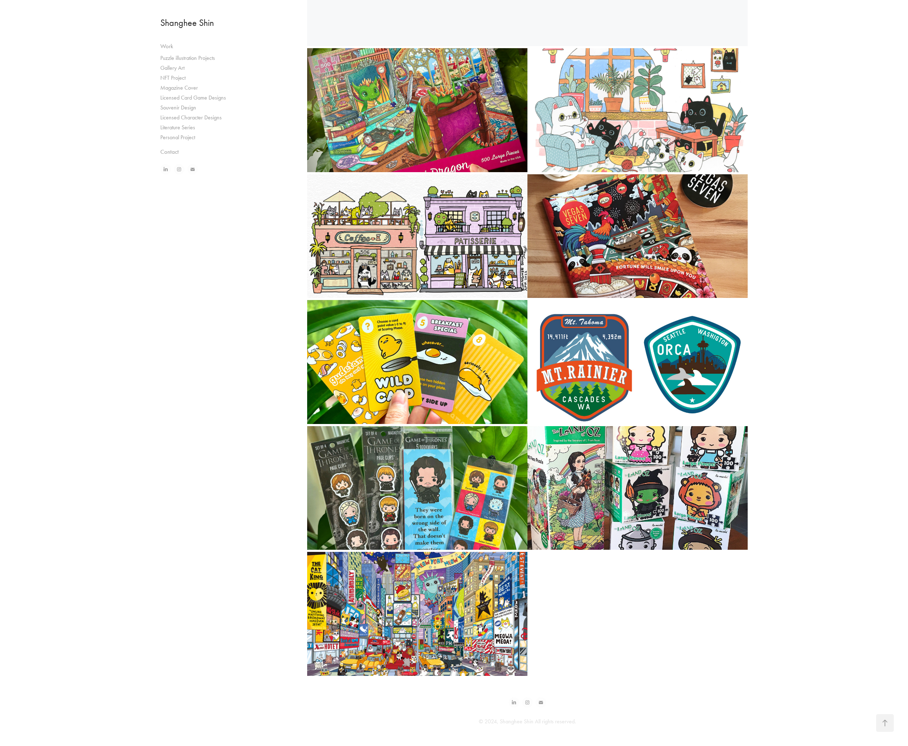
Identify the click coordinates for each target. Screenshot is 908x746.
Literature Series (177, 127)
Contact (169, 151)
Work (166, 46)
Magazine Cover (179, 87)
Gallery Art (172, 67)
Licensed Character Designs (191, 117)
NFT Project (173, 77)
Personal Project (177, 137)
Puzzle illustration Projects (187, 58)
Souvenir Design (178, 107)
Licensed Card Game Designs (193, 97)
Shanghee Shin (187, 22)
